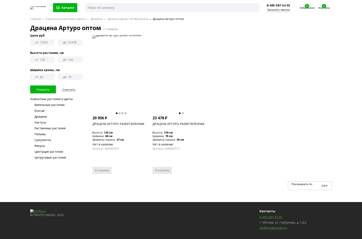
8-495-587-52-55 (278, 5)
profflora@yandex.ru (273, 228)
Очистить (68, 90)
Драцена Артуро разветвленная (118, 124)
